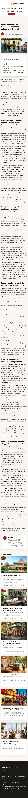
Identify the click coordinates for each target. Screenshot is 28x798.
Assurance (19, 11)
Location (13, 8)
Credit (3, 11)
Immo (8, 8)
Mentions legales (21, 776)
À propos (4, 13)
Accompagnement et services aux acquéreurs (14, 70)
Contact (11, 14)
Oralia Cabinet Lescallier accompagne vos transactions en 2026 (10, 743)
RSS (2, 778)
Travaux (20, 8)
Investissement (11, 11)
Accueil (4, 8)
